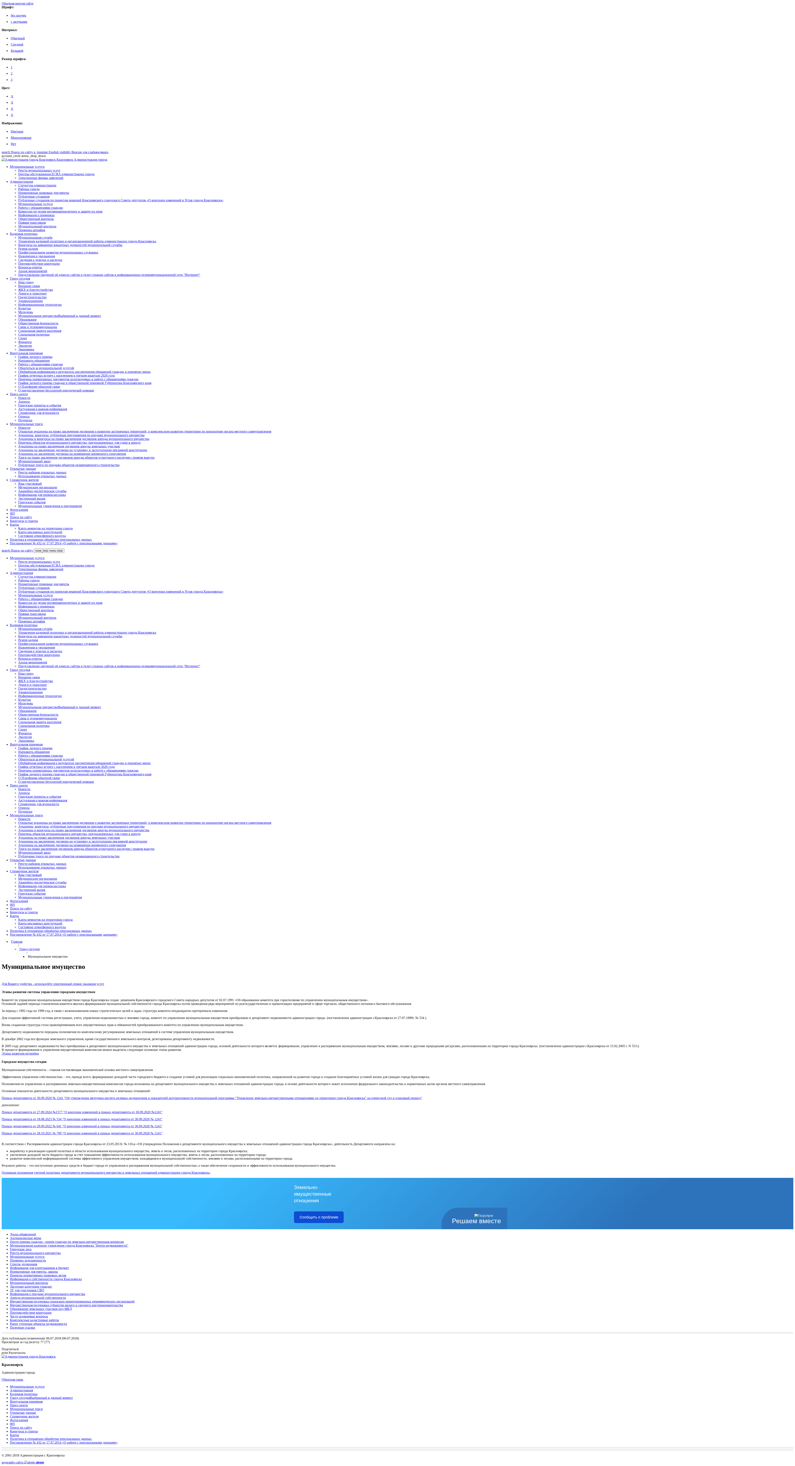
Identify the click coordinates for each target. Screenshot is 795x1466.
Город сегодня (29, 949)
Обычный (18, 38)
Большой (17, 50)
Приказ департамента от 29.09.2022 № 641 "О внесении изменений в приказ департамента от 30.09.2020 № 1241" (82, 1126)
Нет (13, 144)
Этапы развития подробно (20, 1053)
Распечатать (14, 1353)
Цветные (17, 131)
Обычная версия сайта (17, 3)
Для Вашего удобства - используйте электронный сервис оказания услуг (53, 984)
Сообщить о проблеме (319, 1217)
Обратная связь (12, 1379)
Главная (16, 941)
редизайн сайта (23, 1462)
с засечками (19, 21)
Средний (17, 44)
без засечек (18, 15)
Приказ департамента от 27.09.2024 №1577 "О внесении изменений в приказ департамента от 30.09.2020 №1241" (82, 1112)
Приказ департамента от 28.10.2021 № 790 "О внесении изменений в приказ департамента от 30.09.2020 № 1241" (82, 1133)
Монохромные (21, 137)
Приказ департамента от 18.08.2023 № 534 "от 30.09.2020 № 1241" (82, 1119)
